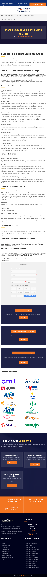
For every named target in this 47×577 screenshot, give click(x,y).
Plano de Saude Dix (30, 547)
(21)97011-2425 (12, 501)
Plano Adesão (5, 553)
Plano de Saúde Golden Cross (32, 549)
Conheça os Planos (29, 15)
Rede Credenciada (5, 19)
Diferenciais (19, 15)
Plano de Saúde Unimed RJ (32, 559)
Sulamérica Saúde (9, 15)
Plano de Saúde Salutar (31, 551)
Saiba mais (23, 339)
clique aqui (13, 509)
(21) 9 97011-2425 (31, 530)
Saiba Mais (23, 318)
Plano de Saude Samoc (31, 563)
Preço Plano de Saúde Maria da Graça (23, 353)
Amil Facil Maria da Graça (23, 310)
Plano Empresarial (35, 456)
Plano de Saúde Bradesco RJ (32, 561)
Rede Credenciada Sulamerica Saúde (23, 77)
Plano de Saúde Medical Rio (32, 567)
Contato (13, 19)
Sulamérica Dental (5, 230)
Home (2, 15)
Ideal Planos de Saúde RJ (26, 575)
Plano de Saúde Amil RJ (31, 543)
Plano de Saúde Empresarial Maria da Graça (23, 331)
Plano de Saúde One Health (32, 557)
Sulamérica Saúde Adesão (11, 475)
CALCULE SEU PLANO (38, 4)
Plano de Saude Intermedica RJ (33, 553)
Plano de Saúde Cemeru (31, 565)
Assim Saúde (29, 545)
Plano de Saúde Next (30, 555)
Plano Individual (11, 456)
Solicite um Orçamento (7, 557)
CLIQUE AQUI (30, 535)
